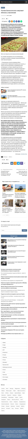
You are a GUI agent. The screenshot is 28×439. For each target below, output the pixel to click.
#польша (7, 406)
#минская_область (15, 399)
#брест (14, 390)
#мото (22, 399)
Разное (2, 7)
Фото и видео (5, 377)
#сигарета (8, 408)
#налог (11, 401)
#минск (8, 399)
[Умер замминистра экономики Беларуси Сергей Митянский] (4, 252)
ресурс (12, 333)
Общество (5, 357)
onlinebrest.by (24, 154)
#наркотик (16, 401)
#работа (22, 406)
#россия (3, 408)
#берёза (3, 390)
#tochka (2, 388)
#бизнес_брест (9, 390)
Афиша (4, 342)
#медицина (3, 399)
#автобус (11, 388)
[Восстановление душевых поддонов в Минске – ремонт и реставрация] (7, 203)
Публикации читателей (7, 367)
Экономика (5, 379)
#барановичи (17, 388)
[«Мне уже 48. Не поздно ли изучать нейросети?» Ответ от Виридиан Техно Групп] (20, 203)
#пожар (2, 406)
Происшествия (5, 364)
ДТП (3, 349)
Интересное (5, 352)
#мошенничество (4, 401)
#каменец (14, 395)
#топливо (17, 408)
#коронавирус (11, 397)
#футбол (21, 408)
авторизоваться (4, 226)
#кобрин (19, 395)
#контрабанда (4, 397)
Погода (4, 359)
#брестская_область (21, 390)
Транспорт (5, 374)
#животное (3, 395)
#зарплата (9, 395)
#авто (7, 388)
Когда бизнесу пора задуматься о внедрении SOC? (12, 280)
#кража (16, 397)
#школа (2, 410)
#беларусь (23, 388)
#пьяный (18, 406)
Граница (4, 347)
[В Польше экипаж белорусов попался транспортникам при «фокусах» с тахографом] (4, 258)
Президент (5, 362)
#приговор (13, 406)
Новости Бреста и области (6, 1)
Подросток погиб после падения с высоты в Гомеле (12, 294)
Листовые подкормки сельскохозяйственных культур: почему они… (16, 96)
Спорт (4, 372)
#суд (12, 408)
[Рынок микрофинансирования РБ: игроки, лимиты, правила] (4, 91)
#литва (21, 397)
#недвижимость (22, 401)
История (4, 354)
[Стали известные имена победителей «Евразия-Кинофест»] (4, 247)
